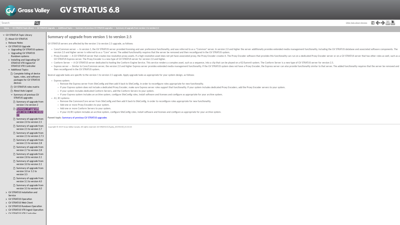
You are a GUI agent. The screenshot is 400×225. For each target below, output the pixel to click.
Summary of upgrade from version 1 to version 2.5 (137, 28)
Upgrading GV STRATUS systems (27, 49)
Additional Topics (65, 28)
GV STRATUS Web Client (20, 203)
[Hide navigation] (372, 22)
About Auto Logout (23, 91)
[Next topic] (382, 22)
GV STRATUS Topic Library (23, 28)
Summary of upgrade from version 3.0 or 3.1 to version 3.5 (29, 171)
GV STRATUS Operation (20, 199)
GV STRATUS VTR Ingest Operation (25, 210)
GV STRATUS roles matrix (26, 87)
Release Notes (15, 43)
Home (6, 28)
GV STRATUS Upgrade (46, 28)
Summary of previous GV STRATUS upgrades (84, 118)
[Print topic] (387, 22)
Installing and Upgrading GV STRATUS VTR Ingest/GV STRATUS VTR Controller (25, 63)
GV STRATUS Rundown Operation (25, 206)
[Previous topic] (377, 22)
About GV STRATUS (18, 39)
